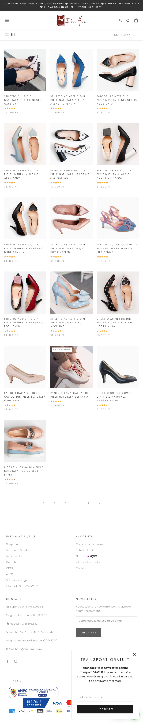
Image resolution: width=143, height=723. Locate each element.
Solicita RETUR (84, 550)
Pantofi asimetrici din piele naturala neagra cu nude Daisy (117, 100)
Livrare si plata (15, 556)
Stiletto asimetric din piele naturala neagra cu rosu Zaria (24, 322)
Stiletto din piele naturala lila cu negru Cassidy (23, 100)
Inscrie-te (88, 632)
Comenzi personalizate (91, 544)
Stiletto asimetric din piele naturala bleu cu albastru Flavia (68, 100)
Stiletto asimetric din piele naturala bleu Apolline (67, 322)
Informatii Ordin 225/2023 (22, 586)
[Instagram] (15, 661)
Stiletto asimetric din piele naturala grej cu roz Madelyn (68, 248)
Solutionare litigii (16, 580)
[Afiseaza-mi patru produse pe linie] (12, 34)
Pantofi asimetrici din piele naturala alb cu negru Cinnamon (114, 174)
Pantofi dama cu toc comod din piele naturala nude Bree (25, 396)
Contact (81, 568)
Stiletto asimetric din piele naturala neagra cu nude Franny (24, 248)
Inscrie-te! (105, 709)
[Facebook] (7, 661)
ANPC (9, 574)
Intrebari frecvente (88, 562)
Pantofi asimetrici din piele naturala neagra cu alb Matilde (71, 174)
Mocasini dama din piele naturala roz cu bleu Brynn (23, 471)
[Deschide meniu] (7, 20)
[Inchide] (134, 654)
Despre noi (13, 544)
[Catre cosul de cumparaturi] (136, 20)
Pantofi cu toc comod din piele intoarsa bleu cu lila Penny (118, 248)
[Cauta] (128, 20)
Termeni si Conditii (17, 550)
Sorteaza (123, 35)
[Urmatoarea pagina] (99, 503)
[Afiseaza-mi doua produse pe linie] (7, 34)
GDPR (9, 568)
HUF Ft (14, 681)
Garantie (11, 562)
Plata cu (81, 556)
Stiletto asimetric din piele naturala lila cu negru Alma (114, 322)
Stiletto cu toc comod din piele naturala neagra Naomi (115, 396)
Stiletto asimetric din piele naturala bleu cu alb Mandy (22, 174)
